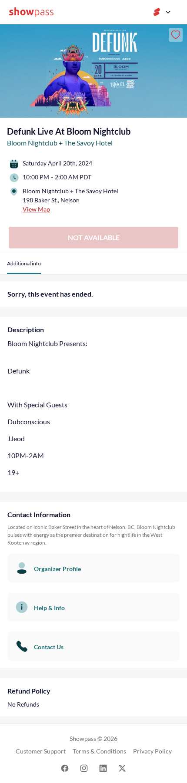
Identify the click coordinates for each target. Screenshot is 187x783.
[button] (24, 267)
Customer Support (41, 751)
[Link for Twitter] (122, 768)
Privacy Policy (152, 751)
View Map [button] (36, 209)
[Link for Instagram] (84, 768)
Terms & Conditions (99, 751)
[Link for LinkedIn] (103, 768)
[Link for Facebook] (64, 768)
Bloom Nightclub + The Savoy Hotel (60, 143)
